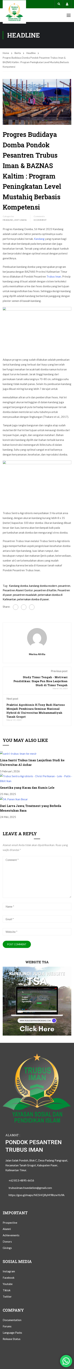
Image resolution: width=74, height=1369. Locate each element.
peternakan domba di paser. (33, 599)
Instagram (9, 1271)
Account (67, 4)
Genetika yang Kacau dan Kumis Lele (27, 787)
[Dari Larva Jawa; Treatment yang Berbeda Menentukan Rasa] (14, 798)
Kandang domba (18, 585)
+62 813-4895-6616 (21, 1180)
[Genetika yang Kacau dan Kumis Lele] (37, 778)
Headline (31, 53)
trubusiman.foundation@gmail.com (30, 1187)
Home (6, 53)
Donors (7, 1241)
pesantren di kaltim (45, 590)
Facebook (8, 1277)
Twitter (7, 1296)
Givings (7, 1247)
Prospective (10, 1222)
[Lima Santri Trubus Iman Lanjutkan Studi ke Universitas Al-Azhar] (18, 753)
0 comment (40, 220)
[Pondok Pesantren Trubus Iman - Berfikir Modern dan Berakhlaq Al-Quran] (14, 12)
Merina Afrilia (37, 654)
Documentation (12, 1320)
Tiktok (6, 1290)
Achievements (11, 1235)
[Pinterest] (23, 607)
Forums (7, 1326)
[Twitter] (31, 607)
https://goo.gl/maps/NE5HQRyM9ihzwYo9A (36, 1195)
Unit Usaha (20, 220)
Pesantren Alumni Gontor (18, 590)
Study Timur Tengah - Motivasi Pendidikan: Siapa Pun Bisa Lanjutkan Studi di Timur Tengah (40, 681)
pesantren (64, 585)
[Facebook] (15, 607)
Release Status (11, 1339)
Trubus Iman (54, 276)
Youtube (8, 1284)
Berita (18, 53)
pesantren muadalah (25, 594)
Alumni (7, 1229)
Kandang (39, 238)
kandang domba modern (43, 585)
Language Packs (12, 1332)
